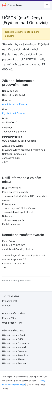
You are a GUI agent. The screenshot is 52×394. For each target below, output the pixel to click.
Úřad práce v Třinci (12, 322)
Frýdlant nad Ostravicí (14, 113)
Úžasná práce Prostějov (15, 355)
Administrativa (10, 104)
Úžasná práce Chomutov (15, 343)
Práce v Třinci (9, 318)
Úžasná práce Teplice (14, 363)
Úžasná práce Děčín (13, 339)
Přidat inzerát (9, 301)
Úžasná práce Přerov (13, 359)
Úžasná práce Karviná (14, 347)
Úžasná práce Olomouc (15, 351)
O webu (6, 305)
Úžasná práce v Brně (13, 335)
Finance (23, 104)
